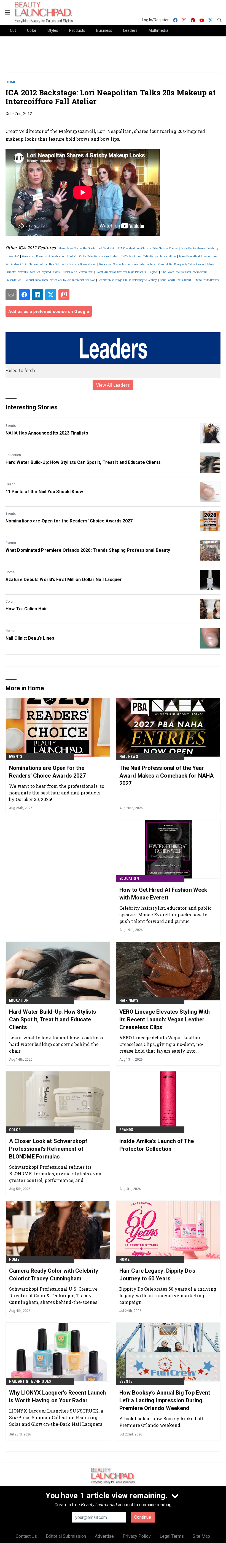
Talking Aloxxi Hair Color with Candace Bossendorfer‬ (62, 264)
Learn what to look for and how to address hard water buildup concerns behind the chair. (56, 1044)
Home (11, 82)
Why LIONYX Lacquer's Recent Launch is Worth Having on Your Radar (57, 1396)
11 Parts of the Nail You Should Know (44, 491)
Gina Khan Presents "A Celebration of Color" (49, 256)
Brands (126, 1130)
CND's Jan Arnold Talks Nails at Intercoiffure (148, 256)
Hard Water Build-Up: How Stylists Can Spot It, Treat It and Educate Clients (83, 462)
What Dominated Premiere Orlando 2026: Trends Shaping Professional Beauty (88, 550)
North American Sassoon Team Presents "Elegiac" (127, 272)
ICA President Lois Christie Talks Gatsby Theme (148, 248)
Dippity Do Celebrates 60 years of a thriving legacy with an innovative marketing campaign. (167, 1295)
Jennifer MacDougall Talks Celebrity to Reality (127, 280)
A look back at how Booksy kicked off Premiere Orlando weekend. (161, 1422)
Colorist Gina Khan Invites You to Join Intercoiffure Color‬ (60, 280)
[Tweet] (50, 294)
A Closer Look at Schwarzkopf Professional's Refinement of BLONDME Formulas (48, 1149)
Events (11, 426)
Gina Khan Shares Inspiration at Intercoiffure (127, 264)
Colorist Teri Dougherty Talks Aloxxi (181, 264)
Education (13, 455)
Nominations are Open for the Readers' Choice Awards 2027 (69, 521)
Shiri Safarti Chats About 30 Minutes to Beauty (189, 280)
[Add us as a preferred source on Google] (63, 294)
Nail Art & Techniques (30, 1381)
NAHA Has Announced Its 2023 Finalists (47, 433)
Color (10, 601)
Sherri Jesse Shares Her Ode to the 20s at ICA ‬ (86, 248)
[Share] (24, 294)
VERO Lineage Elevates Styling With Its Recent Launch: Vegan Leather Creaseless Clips (164, 1019)
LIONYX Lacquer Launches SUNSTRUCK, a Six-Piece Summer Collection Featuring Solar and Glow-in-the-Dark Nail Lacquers (56, 1417)
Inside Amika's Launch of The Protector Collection (156, 1145)
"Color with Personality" (78, 272)
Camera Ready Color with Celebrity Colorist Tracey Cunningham (53, 1274)
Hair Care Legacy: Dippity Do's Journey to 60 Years (157, 1274)
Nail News (128, 756)
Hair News (128, 1000)
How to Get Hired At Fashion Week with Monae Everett (163, 893)
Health (10, 484)
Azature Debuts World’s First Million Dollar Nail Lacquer (64, 579)
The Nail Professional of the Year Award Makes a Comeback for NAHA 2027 (166, 776)
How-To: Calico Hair (26, 608)
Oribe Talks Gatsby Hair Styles (98, 256)
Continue (142, 1517)
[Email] (11, 294)
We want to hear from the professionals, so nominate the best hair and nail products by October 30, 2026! (56, 792)
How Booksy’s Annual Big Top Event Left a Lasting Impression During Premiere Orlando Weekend (164, 1400)
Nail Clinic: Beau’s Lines (30, 638)
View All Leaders (113, 385)
